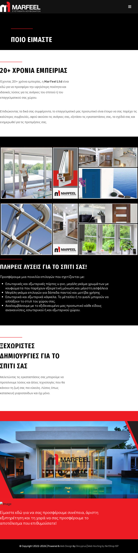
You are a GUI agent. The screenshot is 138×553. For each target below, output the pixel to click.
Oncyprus (81, 546)
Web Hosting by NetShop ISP (103, 546)
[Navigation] (130, 6)
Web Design (66, 546)
